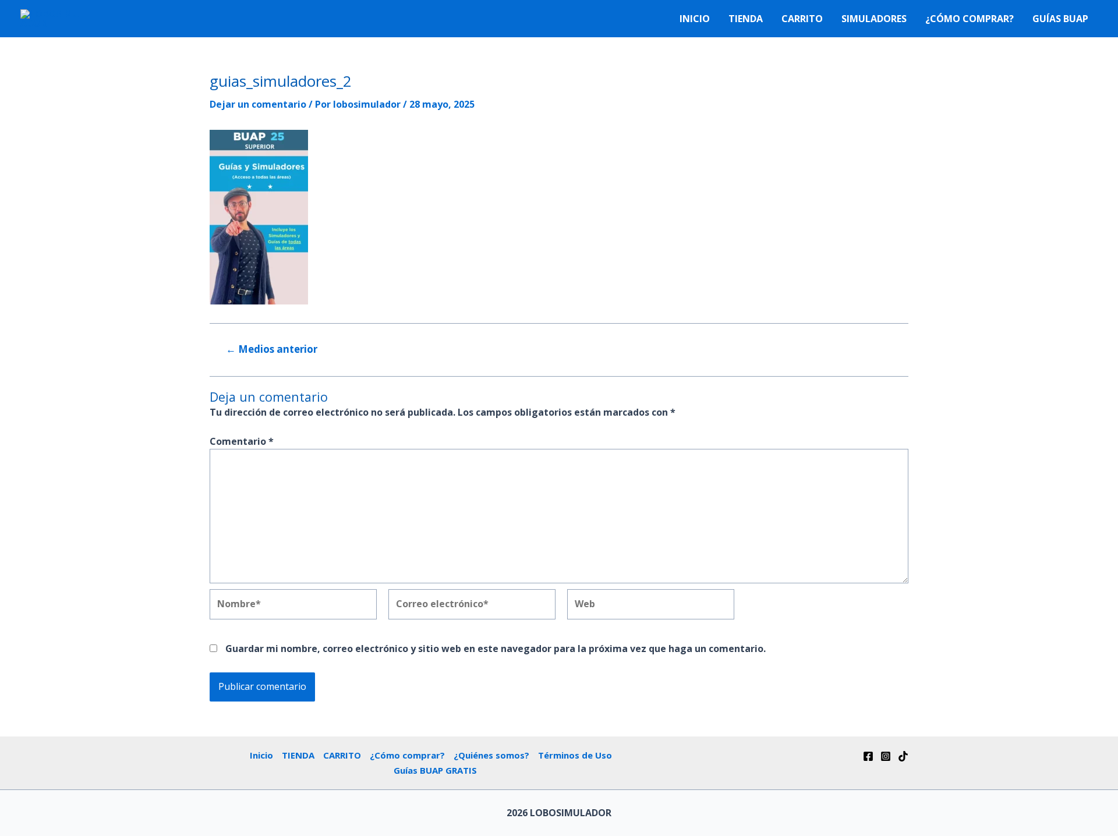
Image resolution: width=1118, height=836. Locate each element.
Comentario (242, 441)
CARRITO (802, 18)
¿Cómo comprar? (969, 18)
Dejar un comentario (258, 104)
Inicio (695, 18)
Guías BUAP (1060, 18)
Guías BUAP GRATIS (435, 770)
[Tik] (903, 756)
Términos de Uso (575, 755)
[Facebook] (868, 756)
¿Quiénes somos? (491, 755)
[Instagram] (885, 756)
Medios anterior (271, 349)
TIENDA (745, 18)
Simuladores (874, 18)
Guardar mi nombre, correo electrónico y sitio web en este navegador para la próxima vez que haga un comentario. (495, 648)
